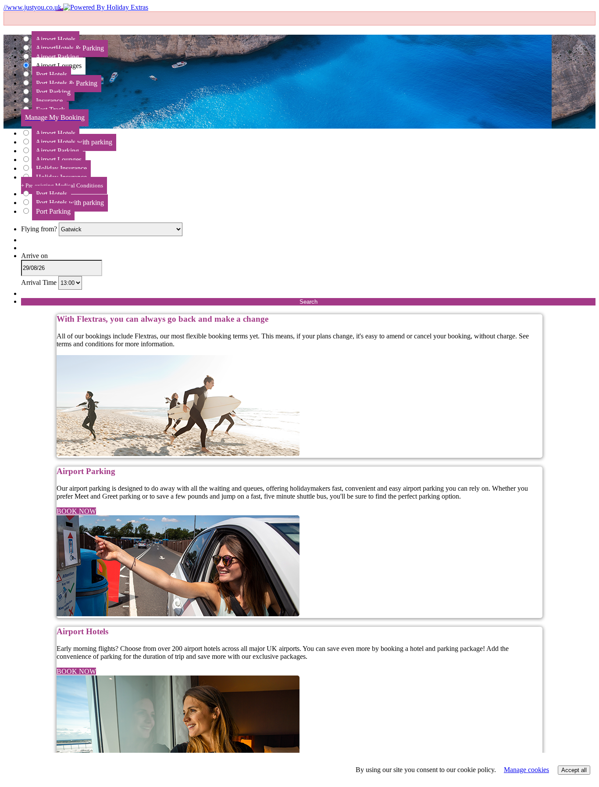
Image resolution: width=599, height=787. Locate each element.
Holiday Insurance (62, 181)
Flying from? (40, 229)
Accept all (574, 770)
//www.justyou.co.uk (33, 7)
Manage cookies (526, 769)
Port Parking (53, 211)
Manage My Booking (55, 117)
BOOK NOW (76, 511)
